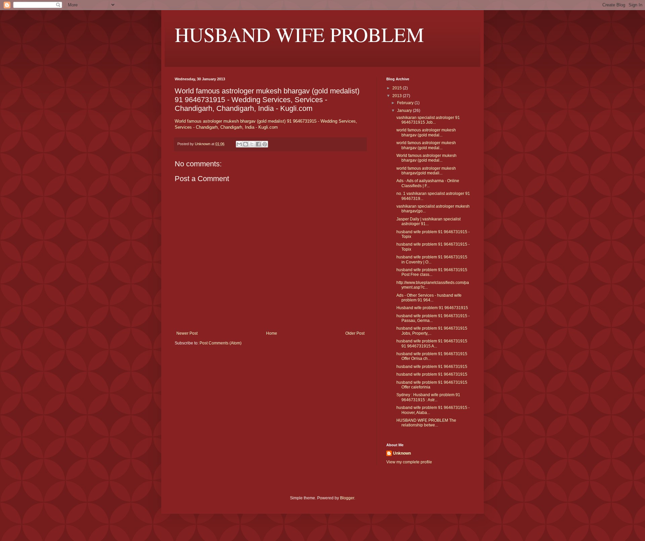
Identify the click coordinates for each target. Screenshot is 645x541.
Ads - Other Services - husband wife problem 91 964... (429, 297)
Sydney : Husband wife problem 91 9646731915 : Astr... (428, 397)
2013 (397, 95)
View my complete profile (409, 462)
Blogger (347, 498)
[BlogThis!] (245, 144)
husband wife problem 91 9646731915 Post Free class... (431, 272)
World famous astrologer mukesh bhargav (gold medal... (426, 158)
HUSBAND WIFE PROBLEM (299, 34)
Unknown (402, 453)
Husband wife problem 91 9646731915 (432, 307)
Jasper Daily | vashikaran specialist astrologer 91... (428, 221)
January (405, 110)
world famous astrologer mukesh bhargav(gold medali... (426, 170)
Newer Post (187, 333)
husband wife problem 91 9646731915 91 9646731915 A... (431, 343)
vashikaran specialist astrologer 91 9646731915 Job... (428, 120)
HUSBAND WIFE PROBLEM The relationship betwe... (426, 422)
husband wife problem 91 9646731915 (431, 366)
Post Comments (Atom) (221, 343)
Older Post (354, 333)
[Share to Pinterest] (264, 144)
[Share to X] (252, 144)
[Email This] (239, 144)
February (406, 102)
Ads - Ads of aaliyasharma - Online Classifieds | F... (427, 183)
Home (271, 333)
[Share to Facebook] (258, 144)
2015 (397, 88)
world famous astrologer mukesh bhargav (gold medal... (426, 132)
